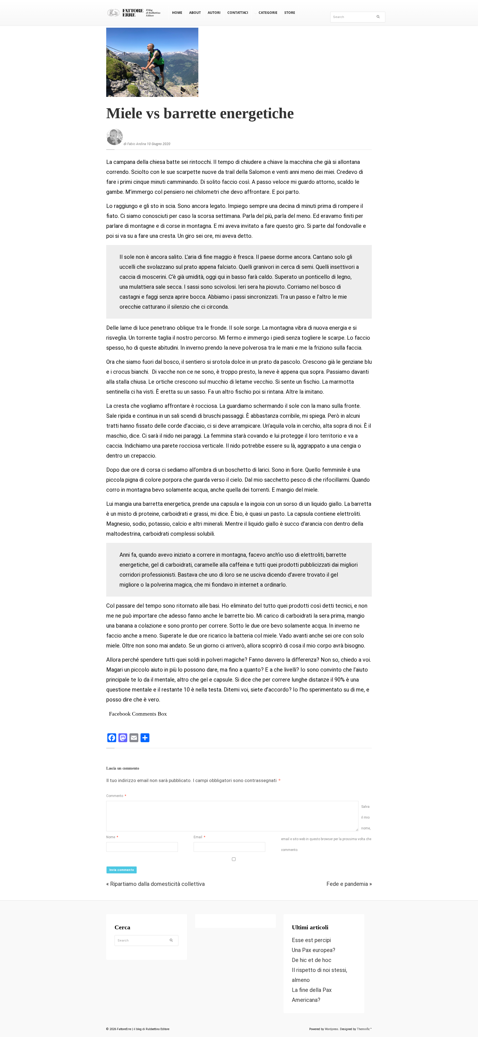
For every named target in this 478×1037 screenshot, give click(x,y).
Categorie (268, 12)
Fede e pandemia (347, 884)
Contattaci (237, 12)
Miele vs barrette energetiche (200, 113)
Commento (116, 796)
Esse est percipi (311, 940)
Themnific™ (364, 1029)
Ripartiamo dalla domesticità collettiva (157, 884)
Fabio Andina (136, 144)
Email (199, 837)
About (195, 12)
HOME (177, 12)
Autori (214, 12)
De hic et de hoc (311, 960)
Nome (112, 837)
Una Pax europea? (313, 950)
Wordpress (331, 1029)
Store (289, 12)
